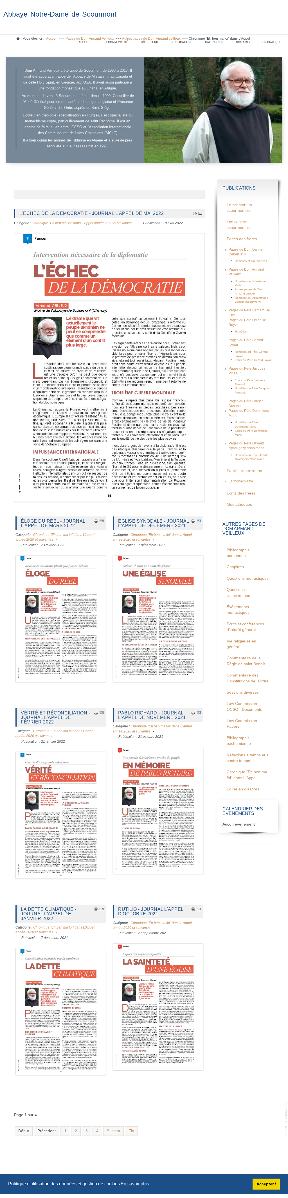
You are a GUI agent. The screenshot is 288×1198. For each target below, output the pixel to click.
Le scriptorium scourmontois (239, 208)
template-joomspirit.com (286, 1119)
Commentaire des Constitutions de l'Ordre (248, 678)
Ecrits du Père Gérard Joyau (253, 359)
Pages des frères (242, 239)
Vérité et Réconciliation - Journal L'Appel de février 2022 (55, 717)
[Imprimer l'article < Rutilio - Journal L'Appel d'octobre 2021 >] (193, 909)
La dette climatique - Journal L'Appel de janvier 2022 (48, 914)
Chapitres (235, 567)
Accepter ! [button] (266, 1184)
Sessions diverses (243, 692)
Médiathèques (239, 504)
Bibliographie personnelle (238, 553)
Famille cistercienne (244, 471)
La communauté (116, 42)
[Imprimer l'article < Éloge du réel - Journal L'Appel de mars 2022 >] (96, 521)
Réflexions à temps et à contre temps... (248, 758)
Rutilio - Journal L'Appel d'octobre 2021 (150, 911)
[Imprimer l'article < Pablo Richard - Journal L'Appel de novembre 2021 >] (193, 713)
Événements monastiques (238, 610)
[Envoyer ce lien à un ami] (200, 213)
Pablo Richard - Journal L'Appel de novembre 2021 (152, 715)
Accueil (85, 42)
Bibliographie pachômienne (239, 741)
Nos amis (243, 42)
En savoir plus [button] (135, 1183)
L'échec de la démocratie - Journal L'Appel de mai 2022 (91, 213)
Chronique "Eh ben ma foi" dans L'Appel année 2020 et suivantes (82, 223)
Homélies (241, 331)
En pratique (272, 42)
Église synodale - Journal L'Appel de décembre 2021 (153, 523)
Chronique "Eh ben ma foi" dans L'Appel (247, 775)
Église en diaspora (243, 789)
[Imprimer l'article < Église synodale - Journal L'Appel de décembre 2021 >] (193, 521)
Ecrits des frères (241, 493)
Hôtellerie (150, 42)
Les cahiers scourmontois (239, 225)
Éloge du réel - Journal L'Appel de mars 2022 (53, 523)
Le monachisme (241, 481)
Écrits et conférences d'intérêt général (245, 627)
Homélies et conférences (251, 260)
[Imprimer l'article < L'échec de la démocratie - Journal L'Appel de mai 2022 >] (194, 213)
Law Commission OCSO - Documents (244, 706)
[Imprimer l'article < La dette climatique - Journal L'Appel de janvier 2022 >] (96, 909)
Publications (182, 42)
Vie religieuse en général (241, 644)
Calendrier (214, 42)
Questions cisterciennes (238, 592)
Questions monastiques (248, 578)
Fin (131, 1131)
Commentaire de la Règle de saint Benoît (246, 661)
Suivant (113, 1131)
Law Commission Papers (242, 724)
